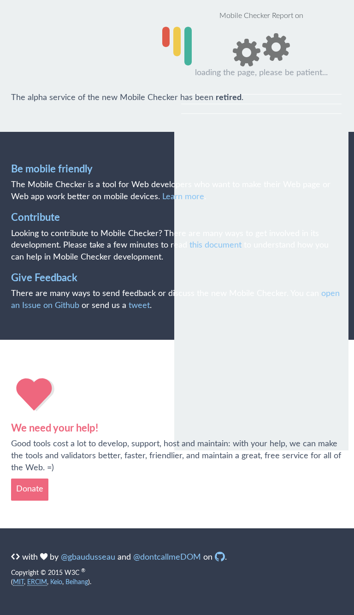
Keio (56, 582)
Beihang (76, 582)
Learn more (183, 197)
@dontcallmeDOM (167, 557)
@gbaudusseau (88, 557)
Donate (29, 489)
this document (215, 245)
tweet (139, 306)
